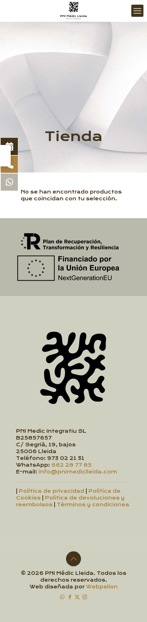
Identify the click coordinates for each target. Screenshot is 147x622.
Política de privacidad (51, 491)
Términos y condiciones (93, 505)
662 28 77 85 (71, 465)
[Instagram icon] (84, 596)
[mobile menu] (137, 11)
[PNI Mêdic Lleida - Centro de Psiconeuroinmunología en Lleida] (73, 11)
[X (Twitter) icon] (77, 596)
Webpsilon (102, 587)
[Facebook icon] (69, 596)
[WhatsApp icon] (62, 596)
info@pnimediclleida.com (78, 472)
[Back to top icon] (73, 558)
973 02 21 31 (65, 458)
